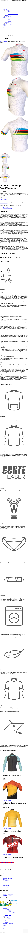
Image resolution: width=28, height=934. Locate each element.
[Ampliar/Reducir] (0, 932)
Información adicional (7, 208)
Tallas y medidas (6, 885)
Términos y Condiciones (8, 894)
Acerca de (5, 879)
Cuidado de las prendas (7, 895)
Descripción (5, 207)
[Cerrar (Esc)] (4, 932)
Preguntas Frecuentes (7, 887)
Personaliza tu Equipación (8, 923)
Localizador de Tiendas (7, 878)
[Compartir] (3, 932)
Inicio (1, 41)
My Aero (4, 924)
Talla (1, 197)
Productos (5, 908)
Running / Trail (8, 915)
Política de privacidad (7, 880)
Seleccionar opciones (7, 772)
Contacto (4, 893)
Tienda (4, 916)
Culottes (9, 911)
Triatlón (6, 913)
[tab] (15, 207)
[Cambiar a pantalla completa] (1, 932)
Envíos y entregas (6, 886)
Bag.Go (6, 922)
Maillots (5, 41)
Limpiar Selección (3, 199)
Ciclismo (2, 203)
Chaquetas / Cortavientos (13, 912)
